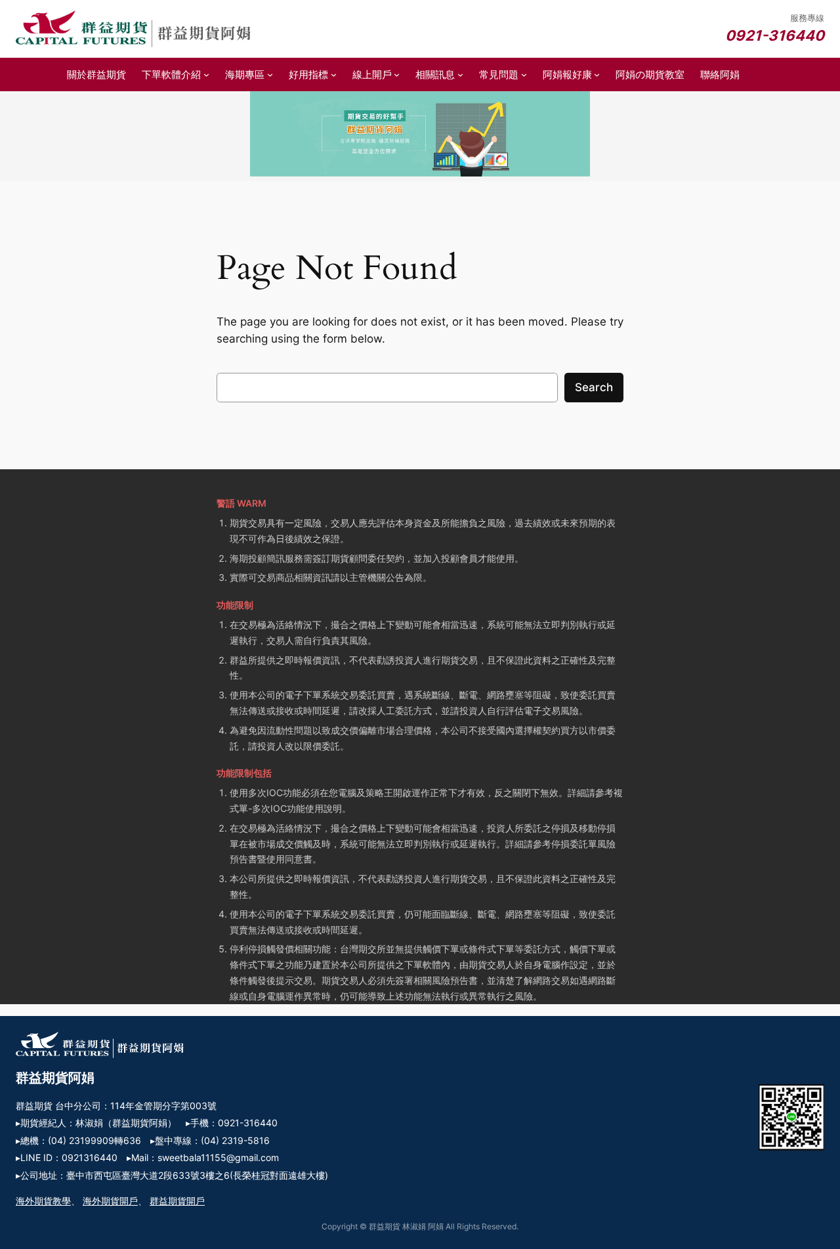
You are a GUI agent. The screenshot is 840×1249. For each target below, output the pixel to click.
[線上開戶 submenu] (397, 74)
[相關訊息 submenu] (460, 74)
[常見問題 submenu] (524, 74)
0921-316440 (774, 35)
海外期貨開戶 (110, 1200)
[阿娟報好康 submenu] (597, 74)
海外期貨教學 (43, 1200)
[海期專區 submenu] (270, 74)
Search (594, 387)
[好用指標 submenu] (334, 74)
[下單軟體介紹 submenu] (206, 74)
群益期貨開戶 (177, 1200)
